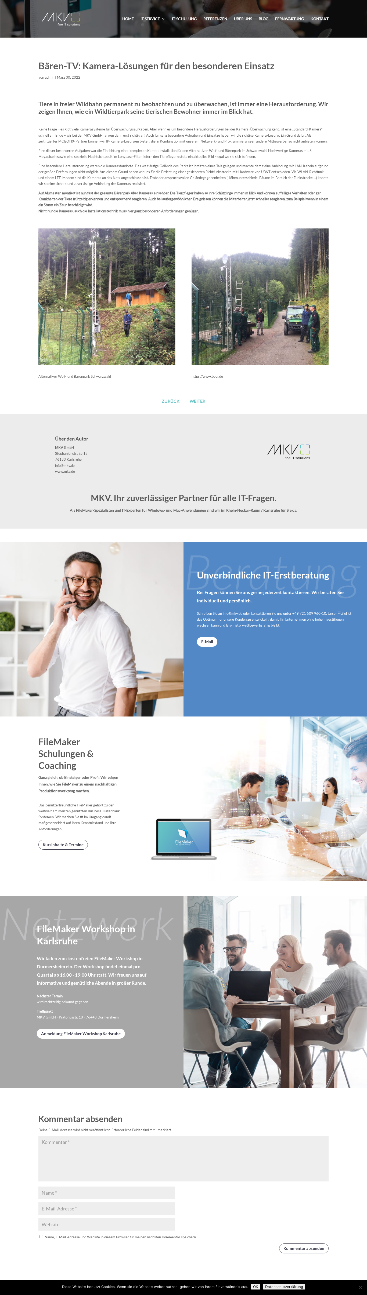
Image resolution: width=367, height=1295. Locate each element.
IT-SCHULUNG (184, 19)
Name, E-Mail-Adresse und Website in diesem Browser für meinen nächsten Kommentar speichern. (121, 1237)
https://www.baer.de (207, 376)
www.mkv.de (65, 471)
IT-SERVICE (150, 19)
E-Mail (207, 641)
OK (255, 1287)
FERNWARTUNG (289, 19)
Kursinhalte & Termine (63, 844)
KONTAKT (320, 19)
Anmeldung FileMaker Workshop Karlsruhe (81, 1033)
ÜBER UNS (243, 19)
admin (49, 77)
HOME (128, 19)
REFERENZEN (215, 19)
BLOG (263, 19)
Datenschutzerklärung (284, 1287)
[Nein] (360, 1287)
